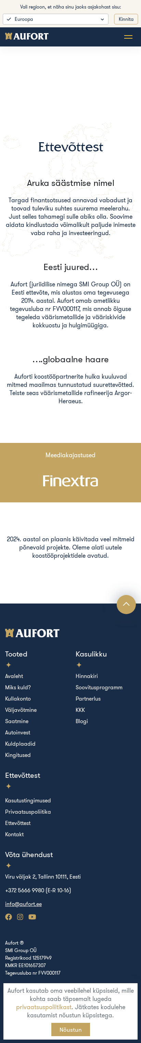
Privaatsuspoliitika (28, 811)
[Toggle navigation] (128, 36)
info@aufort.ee (23, 903)
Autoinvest (17, 732)
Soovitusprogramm (99, 687)
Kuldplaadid (20, 743)
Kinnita (126, 19)
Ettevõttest (17, 823)
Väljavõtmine (21, 709)
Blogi (82, 721)
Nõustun (71, 1029)
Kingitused (18, 754)
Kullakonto (18, 698)
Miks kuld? (18, 687)
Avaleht (14, 676)
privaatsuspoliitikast (44, 1007)
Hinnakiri (87, 676)
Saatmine (16, 721)
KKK (80, 709)
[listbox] (55, 19)
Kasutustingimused (28, 800)
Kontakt (14, 834)
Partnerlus (88, 698)
